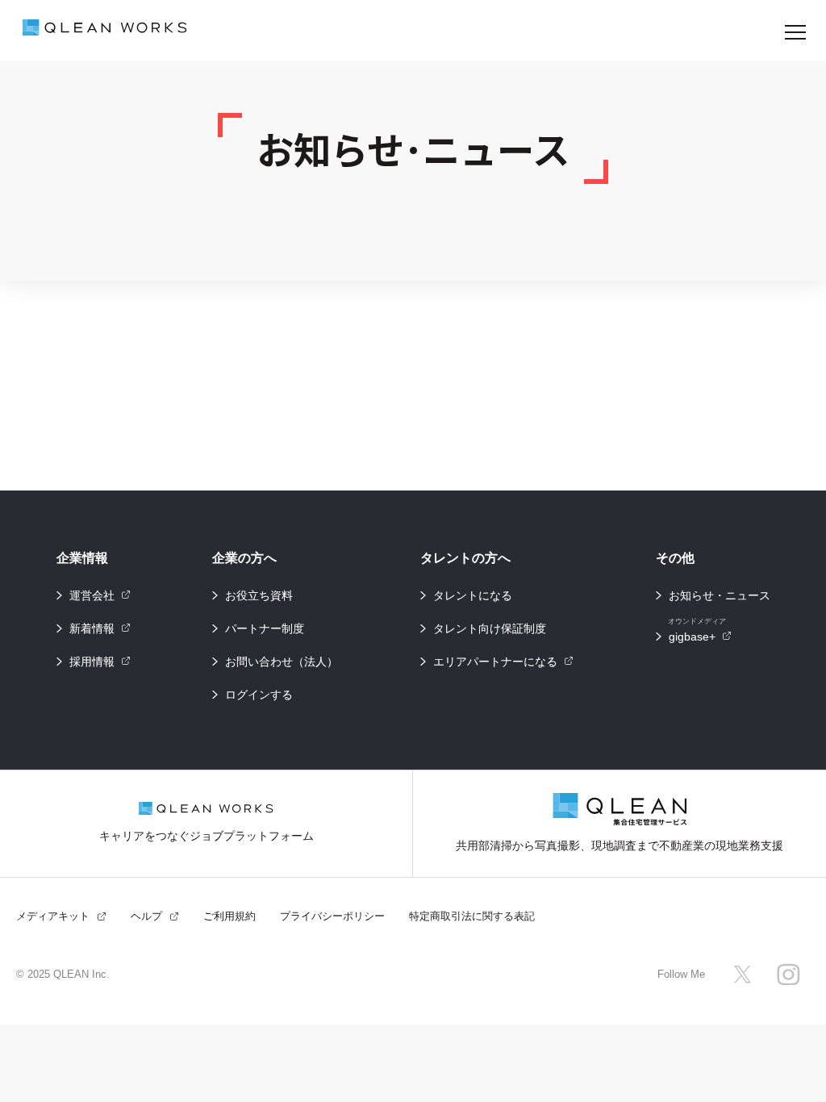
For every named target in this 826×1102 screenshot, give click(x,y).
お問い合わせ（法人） (281, 661)
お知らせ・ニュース (719, 595)
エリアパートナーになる (495, 661)
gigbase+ (697, 631)
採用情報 (92, 661)
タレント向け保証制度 (489, 628)
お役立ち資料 (259, 595)
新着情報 (92, 628)
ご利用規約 (229, 916)
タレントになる (472, 595)
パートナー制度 (264, 628)
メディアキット (53, 916)
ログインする (259, 694)
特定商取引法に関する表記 (472, 916)
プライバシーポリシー (332, 916)
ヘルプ (146, 916)
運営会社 (92, 595)
